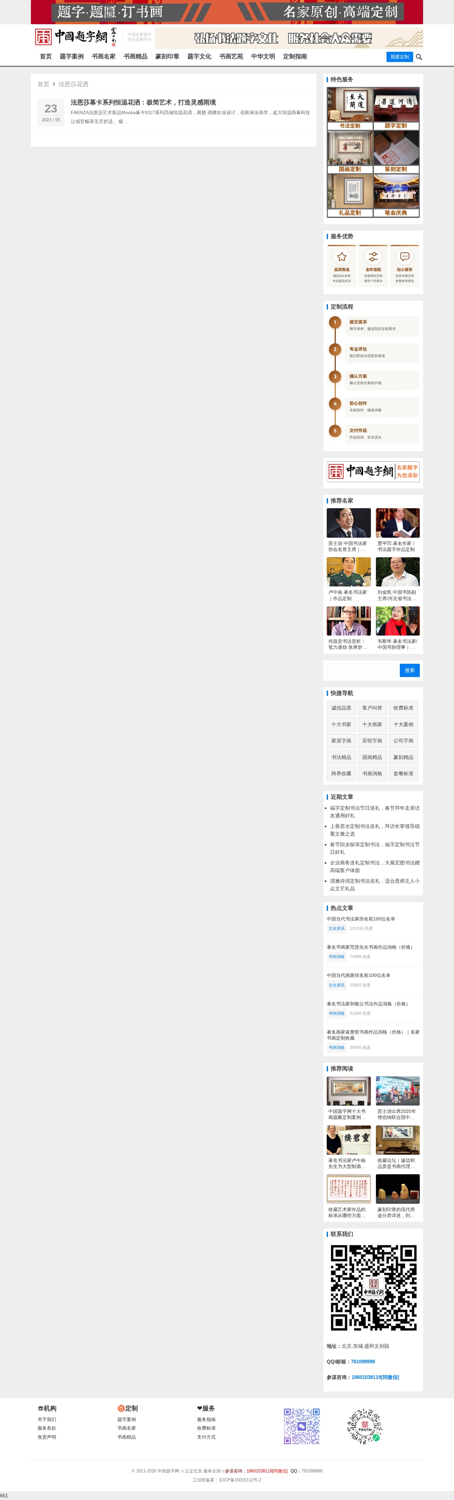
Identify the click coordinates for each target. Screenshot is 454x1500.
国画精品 (372, 757)
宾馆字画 (372, 740)
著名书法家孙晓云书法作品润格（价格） (368, 1003)
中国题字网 (168, 1470)
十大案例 (403, 724)
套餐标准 (403, 773)
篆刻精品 (403, 757)
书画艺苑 (231, 56)
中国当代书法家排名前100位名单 (361, 918)
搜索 (410, 670)
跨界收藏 (341, 773)
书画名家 (104, 56)
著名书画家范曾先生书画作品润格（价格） (371, 947)
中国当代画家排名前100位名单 (359, 975)
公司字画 (403, 740)
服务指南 (206, 1419)
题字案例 (72, 56)
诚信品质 (341, 708)
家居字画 (341, 740)
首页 (46, 56)
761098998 (363, 1361)
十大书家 (341, 724)
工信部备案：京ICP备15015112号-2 (227, 1479)
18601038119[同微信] (375, 1377)
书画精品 (136, 56)
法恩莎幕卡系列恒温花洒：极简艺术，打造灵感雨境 (143, 102)
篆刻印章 (167, 56)
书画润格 (372, 773)
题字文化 (199, 56)
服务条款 (47, 1428)
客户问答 (372, 708)
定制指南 (295, 56)
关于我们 (47, 1419)
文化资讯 (337, 928)
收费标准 (403, 708)
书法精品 (341, 757)
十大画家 (372, 724)
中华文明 (263, 56)
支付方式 (206, 1437)
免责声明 (47, 1437)
